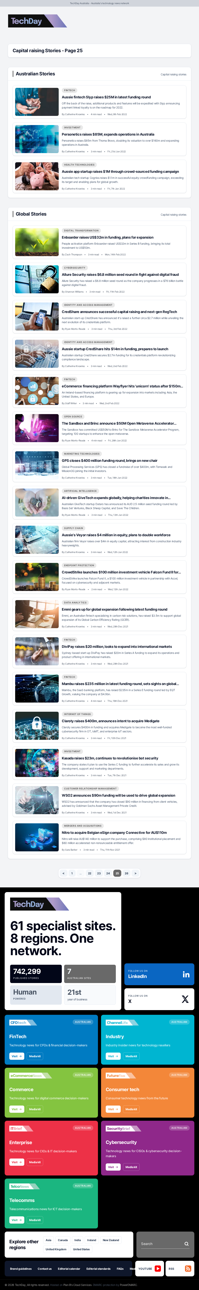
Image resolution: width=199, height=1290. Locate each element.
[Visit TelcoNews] (30, 1186)
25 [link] (117, 873)
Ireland (91, 1240)
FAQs (120, 1268)
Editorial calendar (69, 1268)
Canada (63, 1240)
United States (81, 1249)
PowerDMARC (128, 1284)
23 (98, 873)
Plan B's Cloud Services (77, 1284)
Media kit (35, 1056)
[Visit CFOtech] (30, 1022)
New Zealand (111, 1240)
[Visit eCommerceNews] (30, 1075)
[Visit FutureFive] (127, 1075)
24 (108, 873)
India (77, 1240)
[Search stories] (186, 1244)
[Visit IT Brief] (30, 1128)
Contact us (45, 1268)
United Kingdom (56, 1249)
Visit (14, 1056)
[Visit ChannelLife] (127, 1022)
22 (89, 873)
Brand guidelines (20, 1268)
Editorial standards (98, 1268)
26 (126, 873)
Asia (48, 1240)
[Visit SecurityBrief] (127, 1128)
